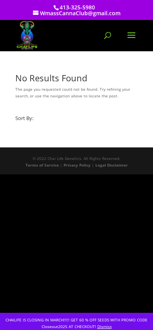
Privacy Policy (77, 165)
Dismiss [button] (104, 326)
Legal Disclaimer (111, 165)
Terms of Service (42, 165)
